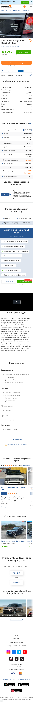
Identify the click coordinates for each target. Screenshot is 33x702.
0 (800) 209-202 (16, 664)
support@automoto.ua (16, 669)
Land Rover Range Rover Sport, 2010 (13, 541)
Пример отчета (9, 281)
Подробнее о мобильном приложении (16, 680)
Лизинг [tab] (16, 582)
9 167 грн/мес (24, 52)
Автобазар (4, 10)
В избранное (17, 439)
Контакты (16, 639)
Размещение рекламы (16, 642)
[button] (31, 6)
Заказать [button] (25, 2)
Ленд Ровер (16, 10)
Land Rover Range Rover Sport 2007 (13, 488)
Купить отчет (26, 281)
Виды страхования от (9, 71)
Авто (10, 10)
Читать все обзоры (16, 620)
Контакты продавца (16, 63)
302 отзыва (26, 465)
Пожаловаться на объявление (17, 445)
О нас (16, 635)
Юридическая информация (16, 646)
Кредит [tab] (16, 573)
